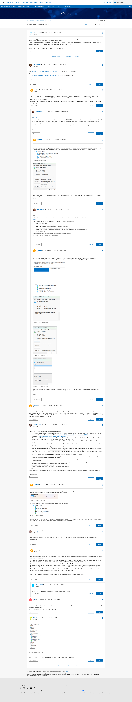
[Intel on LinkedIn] (27, 688)
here (67, 671)
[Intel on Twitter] (24, 688)
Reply (99, 51)
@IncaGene (36, 118)
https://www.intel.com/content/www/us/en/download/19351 (73, 435)
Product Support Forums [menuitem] (39, 6)
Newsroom (40, 685)
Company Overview (25, 685)
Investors (46, 685)
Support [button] (17, 2)
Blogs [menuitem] (59, 6)
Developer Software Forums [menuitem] (24, 6)
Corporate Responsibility (60, 685)
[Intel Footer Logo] (13, 690)
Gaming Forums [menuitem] (51, 6)
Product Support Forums (40, 20)
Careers (51, 685)
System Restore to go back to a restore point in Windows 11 (47, 71)
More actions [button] (98, 25)
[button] (102, 33)
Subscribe (87, 25)
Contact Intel (34, 685)
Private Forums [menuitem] (67, 6)
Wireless (49, 20)
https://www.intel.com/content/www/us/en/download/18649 (52, 436)
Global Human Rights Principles (104, 693)
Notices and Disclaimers (44, 693)
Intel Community (30, 20)
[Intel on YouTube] (31, 688)
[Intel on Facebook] (21, 688)
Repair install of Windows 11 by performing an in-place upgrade (46, 75)
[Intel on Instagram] (34, 688)
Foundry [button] (48, 2)
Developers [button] (33, 2)
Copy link (91, 84)
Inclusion (70, 685)
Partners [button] (41, 2)
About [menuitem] (14, 6)
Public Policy (76, 685)
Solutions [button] (25, 2)
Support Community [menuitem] (5, 6)
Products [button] (10, 2)
